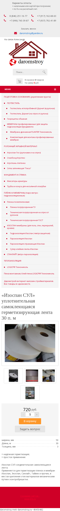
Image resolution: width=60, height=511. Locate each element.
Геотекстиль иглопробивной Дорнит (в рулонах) (32, 108)
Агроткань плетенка (16, 163)
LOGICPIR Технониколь (17, 267)
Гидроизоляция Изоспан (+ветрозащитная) (30, 233)
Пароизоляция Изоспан (21, 238)
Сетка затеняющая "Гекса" (19, 168)
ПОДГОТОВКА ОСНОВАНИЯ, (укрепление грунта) (27, 96)
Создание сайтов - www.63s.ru (30, 497)
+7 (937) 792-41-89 (46, 20)
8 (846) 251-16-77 (18, 15)
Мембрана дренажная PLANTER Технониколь (31, 132)
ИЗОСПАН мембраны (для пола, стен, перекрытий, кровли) (30, 226)
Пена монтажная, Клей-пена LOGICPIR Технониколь (29, 273)
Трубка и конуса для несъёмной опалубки (26, 186)
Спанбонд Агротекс (16, 158)
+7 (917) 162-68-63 (46, 15)
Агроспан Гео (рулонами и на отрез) (24, 152)
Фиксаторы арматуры (17, 181)
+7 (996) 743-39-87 (19, 20)
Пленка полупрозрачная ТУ (22, 207)
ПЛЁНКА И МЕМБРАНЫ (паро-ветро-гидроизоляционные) (21, 194)
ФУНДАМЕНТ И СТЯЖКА (15, 174)
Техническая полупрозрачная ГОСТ (26, 220)
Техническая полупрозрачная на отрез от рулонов (29, 213)
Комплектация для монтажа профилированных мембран (32, 138)
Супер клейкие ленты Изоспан (24, 249)
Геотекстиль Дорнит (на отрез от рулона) (29, 113)
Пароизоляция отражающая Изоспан (27, 244)
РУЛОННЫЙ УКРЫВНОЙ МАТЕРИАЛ (20, 146)
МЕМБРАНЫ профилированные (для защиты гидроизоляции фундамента (27, 125)
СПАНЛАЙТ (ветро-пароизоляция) (22, 254)
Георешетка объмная (17, 119)
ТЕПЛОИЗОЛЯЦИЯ (12, 260)
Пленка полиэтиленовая (18, 202)
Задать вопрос (30, 429)
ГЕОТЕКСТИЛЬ (13, 103)
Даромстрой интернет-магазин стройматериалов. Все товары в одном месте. (29, 282)
